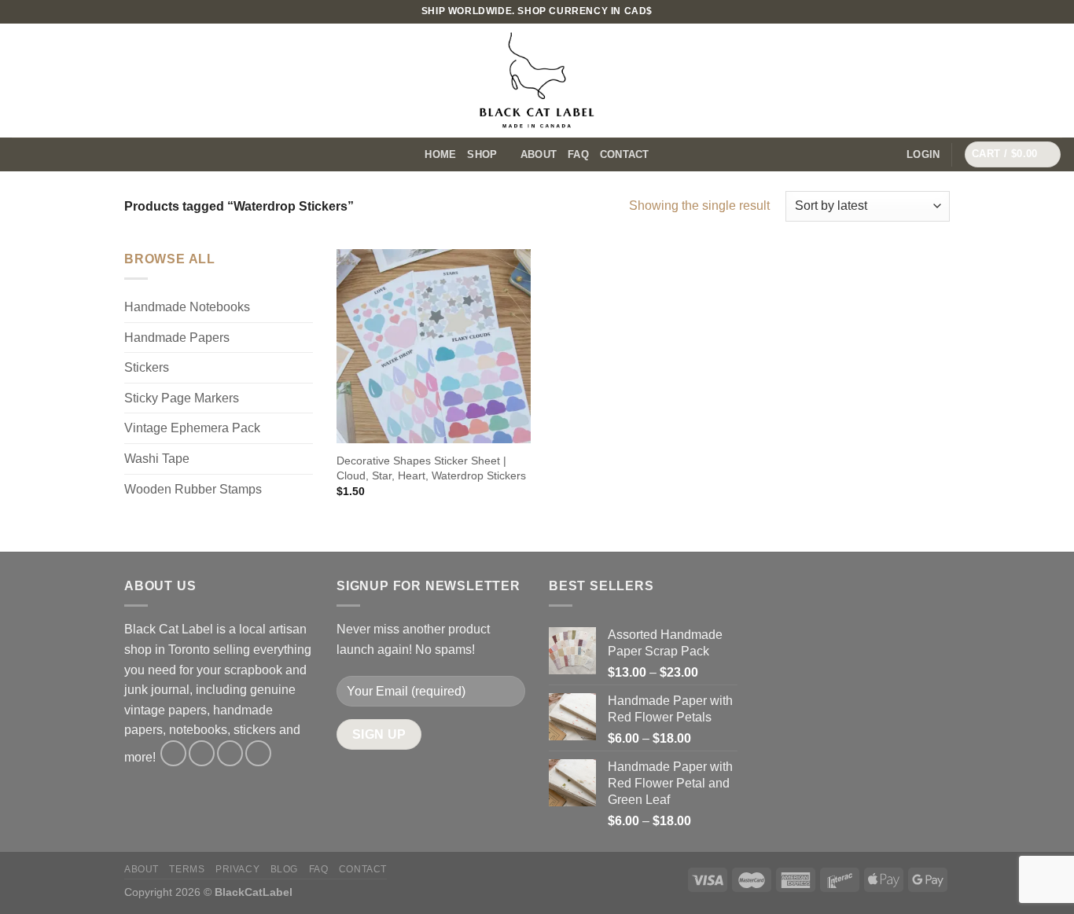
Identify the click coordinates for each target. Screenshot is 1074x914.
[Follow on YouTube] (258, 753)
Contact (624, 154)
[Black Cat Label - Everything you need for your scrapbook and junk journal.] (537, 81)
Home (440, 154)
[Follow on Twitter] (230, 753)
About (538, 154)
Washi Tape (156, 458)
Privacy (237, 869)
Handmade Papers (177, 337)
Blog (284, 869)
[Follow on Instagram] (1054, 11)
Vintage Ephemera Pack (192, 428)
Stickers (146, 367)
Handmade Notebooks (187, 307)
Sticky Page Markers (181, 398)
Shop (482, 154)
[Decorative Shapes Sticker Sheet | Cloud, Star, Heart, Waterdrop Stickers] (434, 346)
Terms (186, 869)
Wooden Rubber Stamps (193, 489)
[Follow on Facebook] (173, 753)
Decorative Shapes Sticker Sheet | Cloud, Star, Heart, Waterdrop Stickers (431, 468)
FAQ (578, 154)
